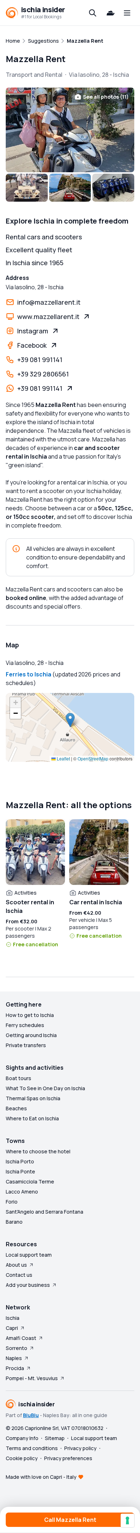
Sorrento (16, 1348)
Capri (12, 1328)
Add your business (28, 1284)
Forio (12, 1201)
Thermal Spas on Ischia (33, 1098)
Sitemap (55, 1438)
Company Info (22, 1438)
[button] (70, 720)
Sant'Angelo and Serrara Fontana (44, 1211)
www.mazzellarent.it (48, 316)
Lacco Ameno (22, 1191)
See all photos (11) (106, 96)
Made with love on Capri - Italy (41, 1476)
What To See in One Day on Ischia (45, 1088)
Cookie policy (22, 1458)
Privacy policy (80, 1448)
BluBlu (31, 1415)
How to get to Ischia (30, 1015)
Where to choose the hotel (38, 1151)
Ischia (12, 1317)
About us (16, 1264)
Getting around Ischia (31, 1035)
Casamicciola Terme (30, 1181)
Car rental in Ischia (95, 902)
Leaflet (63, 758)
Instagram (32, 331)
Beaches (16, 1108)
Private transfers (26, 1045)
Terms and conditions (32, 1448)
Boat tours (18, 1078)
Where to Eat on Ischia (32, 1118)
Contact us (19, 1274)
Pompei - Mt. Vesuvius (32, 1378)
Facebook (32, 345)
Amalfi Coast (21, 1338)
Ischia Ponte (20, 1171)
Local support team (29, 1254)
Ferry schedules (25, 1025)
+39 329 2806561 (43, 374)
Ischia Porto (20, 1161)
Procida (15, 1368)
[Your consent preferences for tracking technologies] (127, 1520)
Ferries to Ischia (28, 674)
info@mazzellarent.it (48, 302)
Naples (14, 1358)
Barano (14, 1221)
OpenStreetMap (93, 758)
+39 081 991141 (39, 359)
